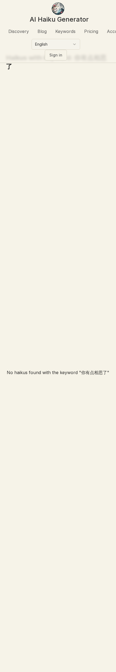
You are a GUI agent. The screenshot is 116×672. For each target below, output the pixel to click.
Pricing (91, 31)
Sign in (55, 55)
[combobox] (56, 44)
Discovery (18, 31)
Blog (42, 31)
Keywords (65, 31)
